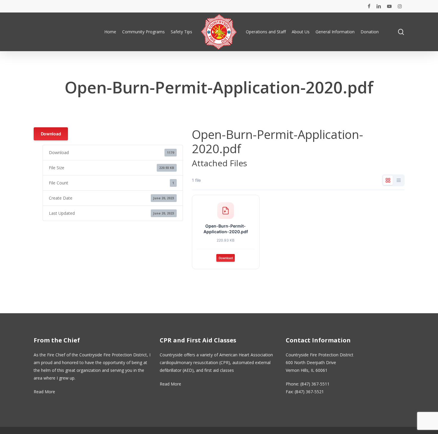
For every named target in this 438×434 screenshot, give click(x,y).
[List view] (398, 180)
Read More (44, 391)
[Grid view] (388, 180)
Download (51, 133)
